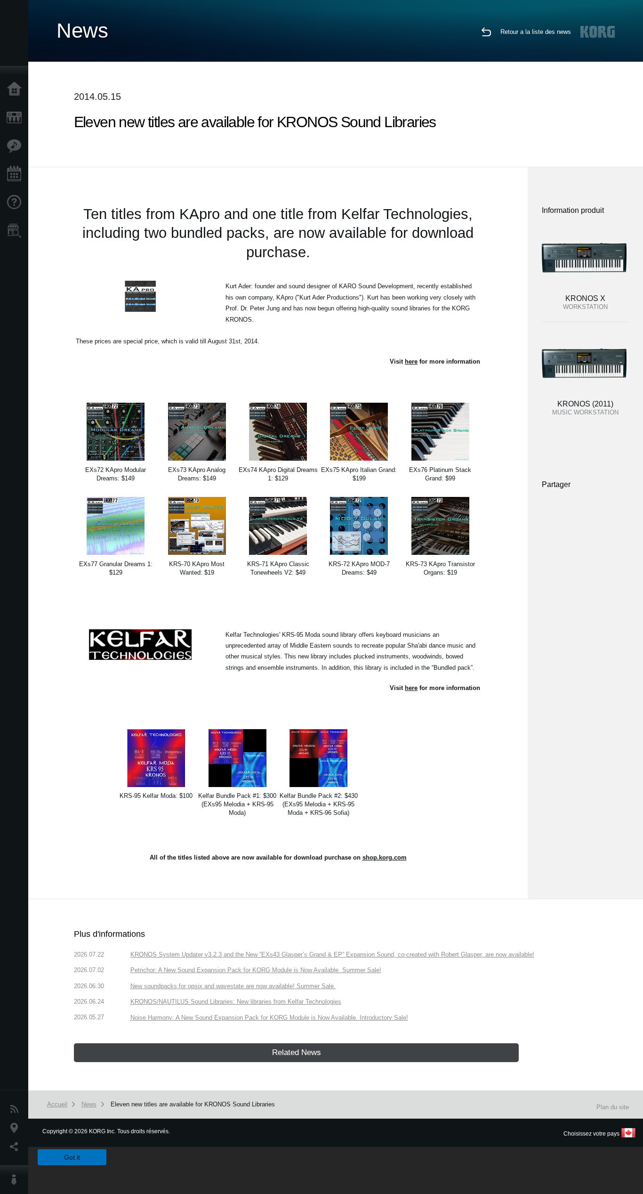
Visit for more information (435, 361)
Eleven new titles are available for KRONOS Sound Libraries (193, 1104)
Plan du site (612, 1107)
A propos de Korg (16, 1180)
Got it (72, 1157)
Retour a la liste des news (535, 31)
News (16, 1109)
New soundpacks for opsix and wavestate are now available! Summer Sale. (233, 986)
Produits (16, 118)
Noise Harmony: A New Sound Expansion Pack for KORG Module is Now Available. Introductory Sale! (269, 1017)
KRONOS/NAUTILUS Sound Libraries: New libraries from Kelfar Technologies (235, 1001)
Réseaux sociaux (16, 1146)
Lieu (16, 1128)
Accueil (16, 89)
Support (16, 202)
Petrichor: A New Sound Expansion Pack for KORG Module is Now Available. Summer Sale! (255, 970)
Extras (16, 146)
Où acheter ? (16, 231)
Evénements (16, 174)
